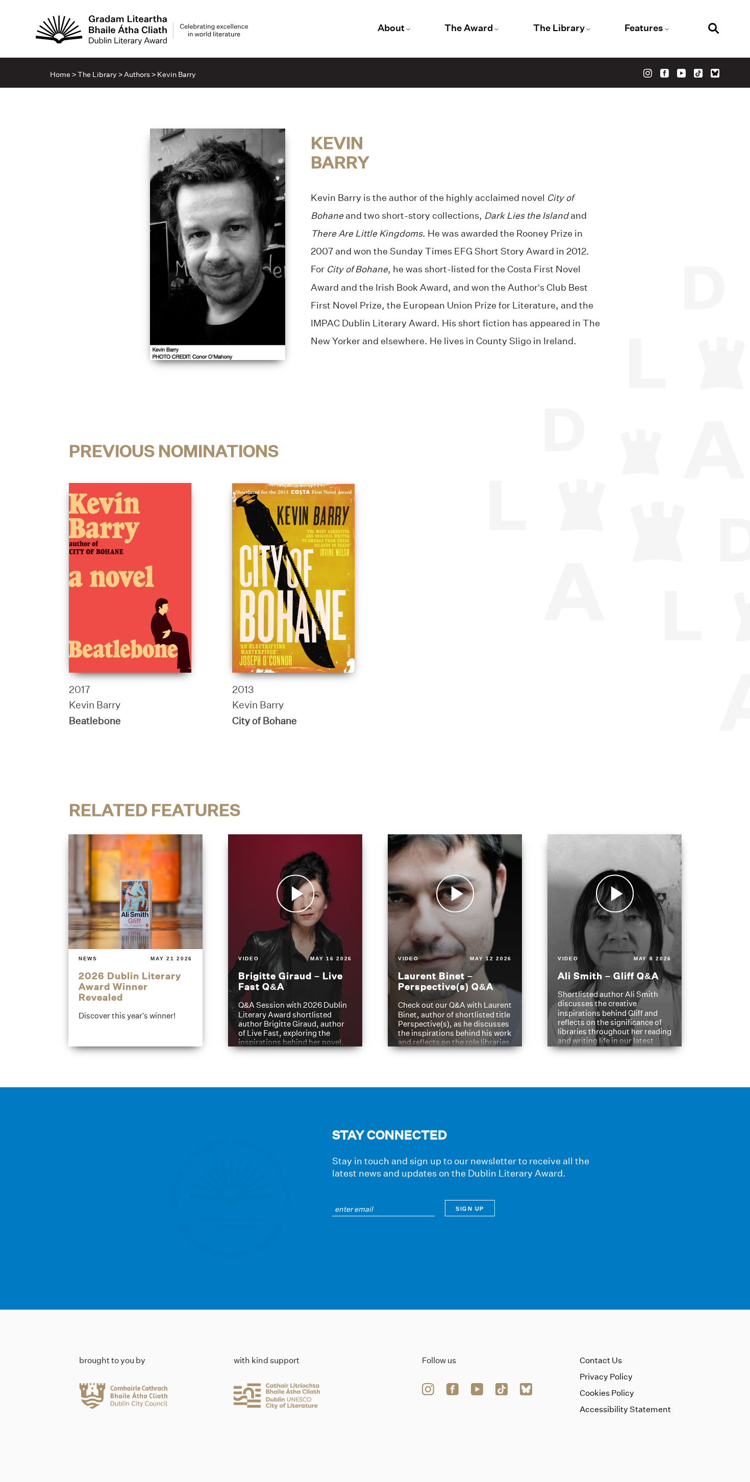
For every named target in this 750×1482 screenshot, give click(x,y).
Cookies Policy (607, 1393)
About (391, 28)
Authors (137, 74)
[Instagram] (647, 73)
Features (643, 28)
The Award (468, 28)
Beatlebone (95, 720)
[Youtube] (681, 73)
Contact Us (601, 1360)
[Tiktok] (698, 73)
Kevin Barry (94, 705)
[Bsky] (715, 73)
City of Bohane (264, 720)
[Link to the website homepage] (142, 30)
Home (60, 74)
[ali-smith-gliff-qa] (614, 940)
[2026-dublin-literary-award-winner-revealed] (135, 940)
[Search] (713, 30)
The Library (559, 28)
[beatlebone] (130, 578)
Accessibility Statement (625, 1409)
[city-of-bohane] (293, 578)
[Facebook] (664, 73)
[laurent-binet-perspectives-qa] (455, 940)
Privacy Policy (606, 1377)
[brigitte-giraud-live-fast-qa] (295, 940)
